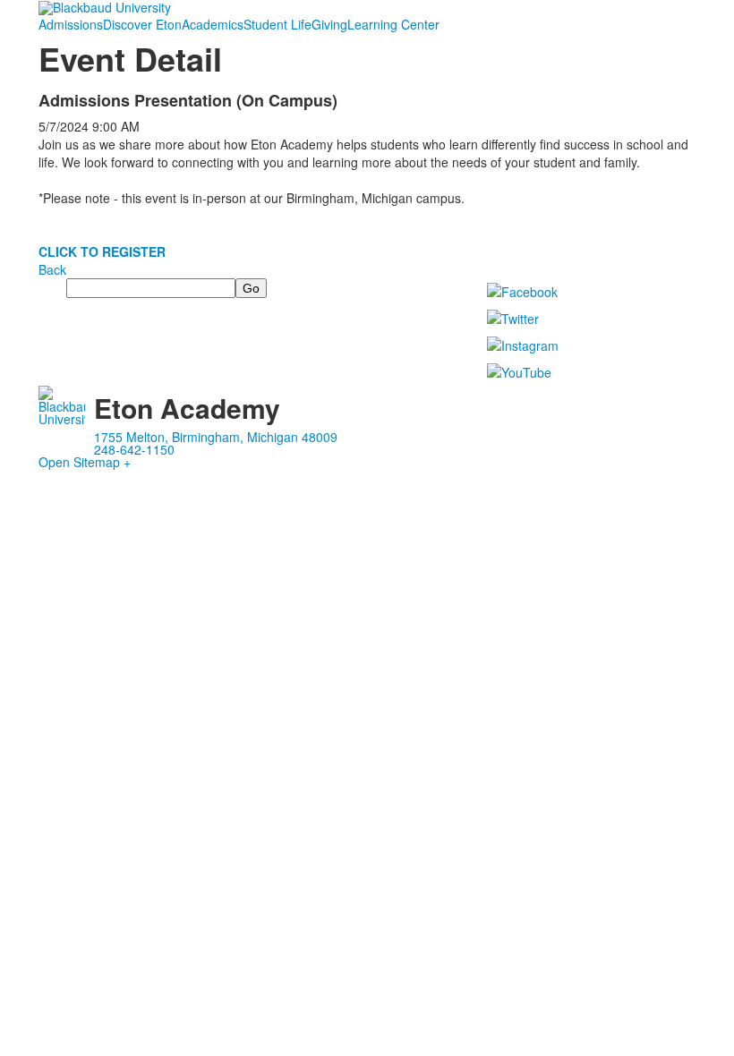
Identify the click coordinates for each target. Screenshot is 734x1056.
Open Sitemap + (84, 462)
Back (52, 269)
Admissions (70, 24)
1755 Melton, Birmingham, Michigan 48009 (215, 437)
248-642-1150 (134, 449)
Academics (212, 24)
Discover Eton (142, 24)
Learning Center (393, 24)
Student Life (277, 24)
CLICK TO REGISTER (102, 251)
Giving (329, 24)
